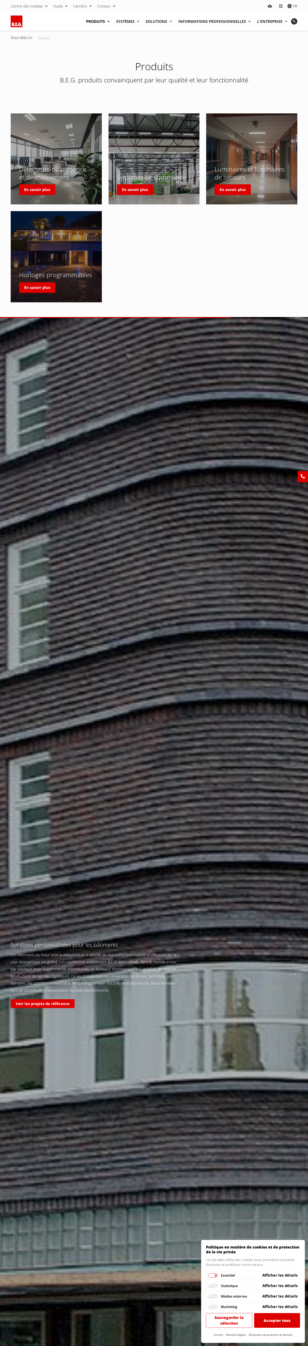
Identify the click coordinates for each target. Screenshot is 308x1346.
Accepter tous (277, 1320)
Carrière (218, 1335)
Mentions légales (236, 1335)
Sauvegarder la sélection (229, 1320)
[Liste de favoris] (281, 6)
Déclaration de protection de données (271, 1335)
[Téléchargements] (270, 6)
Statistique (229, 1286)
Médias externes (234, 1296)
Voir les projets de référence (43, 1003)
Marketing (229, 1306)
